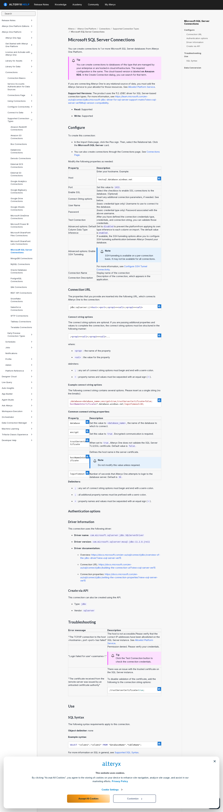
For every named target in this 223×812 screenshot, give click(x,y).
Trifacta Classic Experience (15, 434)
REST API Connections (21, 293)
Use (186, 56)
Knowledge (60, 4)
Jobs (7, 347)
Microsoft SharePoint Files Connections (20, 234)
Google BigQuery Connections (19, 191)
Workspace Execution (12, 411)
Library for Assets (13, 61)
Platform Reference (14, 370)
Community (93, 4)
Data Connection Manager (14, 423)
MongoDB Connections (21, 258)
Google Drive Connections (17, 199)
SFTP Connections (19, 316)
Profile (8, 359)
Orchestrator (8, 417)
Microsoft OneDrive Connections (20, 217)
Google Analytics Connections (19, 182)
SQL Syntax (191, 61)
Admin (8, 365)
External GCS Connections (17, 165)
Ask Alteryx (7, 405)
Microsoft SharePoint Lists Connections (20, 242)
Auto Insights (8, 388)
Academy (77, 4)
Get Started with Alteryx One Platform (16, 45)
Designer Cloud (9, 376)
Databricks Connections (17, 151)
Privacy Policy (120, 781)
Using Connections (17, 101)
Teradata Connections (21, 327)
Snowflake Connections (17, 300)
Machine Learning (10, 428)
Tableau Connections (21, 321)
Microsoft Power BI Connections (20, 225)
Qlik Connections (19, 287)
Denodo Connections (21, 158)
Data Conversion (192, 67)
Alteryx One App (13, 38)
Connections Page (16, 95)
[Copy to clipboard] (159, 178)
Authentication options (197, 38)
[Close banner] (215, 761)
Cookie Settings (110, 789)
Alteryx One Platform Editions (15, 26)
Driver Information (194, 42)
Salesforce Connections (17, 308)
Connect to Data (15, 112)
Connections (11, 72)
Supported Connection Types (18, 119)
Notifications (11, 353)
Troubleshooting (192, 53)
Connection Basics (16, 78)
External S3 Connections (17, 174)
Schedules (10, 341)
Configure (189, 30)
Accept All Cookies (88, 798)
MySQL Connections (20, 264)
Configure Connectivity (19, 107)
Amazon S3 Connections (17, 136)
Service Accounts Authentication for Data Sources (19, 86)
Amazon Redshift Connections (19, 128)
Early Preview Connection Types (16, 334)
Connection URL (194, 34)
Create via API (193, 46)
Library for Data (12, 66)
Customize (133, 798)
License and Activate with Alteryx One (17, 53)
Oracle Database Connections (19, 271)
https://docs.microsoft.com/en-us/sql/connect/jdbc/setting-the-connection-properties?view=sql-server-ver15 (119, 577)
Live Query (7, 382)
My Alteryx (110, 4)
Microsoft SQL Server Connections (21, 251)
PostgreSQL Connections (17, 279)
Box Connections (19, 144)
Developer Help (9, 440)
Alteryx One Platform (11, 32)
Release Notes (8, 20)
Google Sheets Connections (18, 208)
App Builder (7, 394)
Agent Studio (8, 399)
